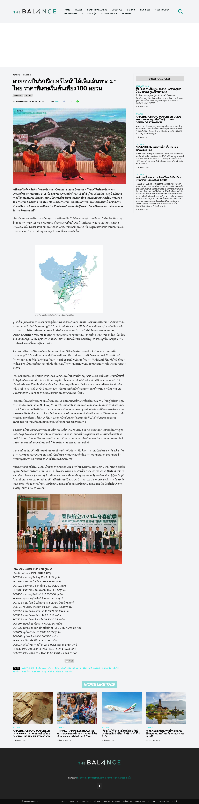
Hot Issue (151, 801)
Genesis (106, 801)
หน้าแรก (16, 75)
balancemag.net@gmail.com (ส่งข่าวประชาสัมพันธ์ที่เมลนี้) (104, 777)
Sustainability (163, 801)
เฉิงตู (44, 671)
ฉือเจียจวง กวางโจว (44, 668)
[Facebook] (64, 101)
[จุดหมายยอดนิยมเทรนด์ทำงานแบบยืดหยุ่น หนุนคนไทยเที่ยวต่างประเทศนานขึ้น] (166, 708)
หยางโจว (16, 671)
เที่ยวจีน (68, 671)
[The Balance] (37, 11)
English (174, 801)
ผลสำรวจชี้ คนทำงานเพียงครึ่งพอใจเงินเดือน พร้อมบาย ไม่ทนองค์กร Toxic (158, 179)
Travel (28, 95)
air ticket (28, 668)
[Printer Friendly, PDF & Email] (69, 662)
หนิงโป (115, 668)
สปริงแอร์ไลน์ (94, 668)
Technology (127, 801)
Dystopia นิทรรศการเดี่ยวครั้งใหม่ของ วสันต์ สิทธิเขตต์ (157, 149)
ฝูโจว (85, 668)
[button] (180, 12)
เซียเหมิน (59, 671)
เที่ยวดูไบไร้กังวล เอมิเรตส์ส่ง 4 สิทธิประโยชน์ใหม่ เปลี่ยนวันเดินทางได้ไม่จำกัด (121, 733)
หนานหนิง (106, 668)
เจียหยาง (36, 671)
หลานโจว (26, 671)
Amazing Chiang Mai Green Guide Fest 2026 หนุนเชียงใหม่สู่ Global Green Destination (158, 119)
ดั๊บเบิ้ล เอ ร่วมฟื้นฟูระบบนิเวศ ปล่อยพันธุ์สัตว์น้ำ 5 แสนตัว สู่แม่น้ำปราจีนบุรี (158, 90)
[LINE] (77, 101)
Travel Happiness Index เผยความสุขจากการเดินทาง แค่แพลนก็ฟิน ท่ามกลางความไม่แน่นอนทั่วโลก (77, 733)
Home (64, 801)
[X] (71, 101)
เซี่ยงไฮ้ (51, 671)
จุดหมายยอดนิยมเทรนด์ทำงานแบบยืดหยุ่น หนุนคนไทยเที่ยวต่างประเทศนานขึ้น (165, 733)
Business (116, 801)
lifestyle (141, 144)
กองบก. (57, 101)
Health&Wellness (84, 801)
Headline (26, 75)
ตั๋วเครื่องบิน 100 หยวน (71, 668)
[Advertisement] (99, 45)
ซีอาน (56, 668)
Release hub (142, 86)
